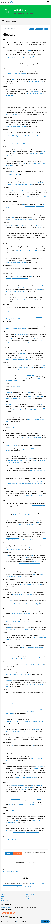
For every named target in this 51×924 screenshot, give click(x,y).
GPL (16, 437)
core (38, 523)
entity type (25, 173)
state (15, 152)
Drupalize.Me (7, 2)
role (14, 749)
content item (22, 191)
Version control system (11, 445)
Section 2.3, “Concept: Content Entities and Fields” (31, 342)
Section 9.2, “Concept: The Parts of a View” (17, 278)
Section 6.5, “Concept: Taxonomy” (35, 665)
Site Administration (38, 28)
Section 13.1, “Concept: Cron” (30, 239)
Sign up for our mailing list (8, 907)
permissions (17, 620)
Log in (8, 853)
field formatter (13, 785)
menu (13, 217)
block (31, 276)
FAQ (2, 898)
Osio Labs (18, 922)
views (12, 153)
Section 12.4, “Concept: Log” (39, 505)
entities (41, 766)
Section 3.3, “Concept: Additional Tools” (16, 126)
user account (36, 620)
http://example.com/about (19, 56)
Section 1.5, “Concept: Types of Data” (15, 659)
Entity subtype (16, 101)
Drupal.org (3, 913)
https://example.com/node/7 (13, 721)
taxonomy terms (13, 338)
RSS (11, 913)
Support (28, 896)
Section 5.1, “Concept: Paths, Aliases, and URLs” (20, 58)
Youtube (14, 913)
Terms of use (29, 898)
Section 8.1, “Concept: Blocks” (35, 81)
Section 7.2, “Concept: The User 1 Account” (29, 749)
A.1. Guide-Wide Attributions (11, 872)
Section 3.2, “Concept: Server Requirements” (35, 495)
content (13, 80)
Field (14, 342)
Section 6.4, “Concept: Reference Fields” (29, 563)
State (29, 163)
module (40, 710)
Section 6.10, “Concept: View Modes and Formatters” (19, 398)
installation (39, 289)
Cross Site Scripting (17, 846)
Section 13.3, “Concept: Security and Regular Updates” (20, 629)
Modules (8, 225)
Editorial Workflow (12, 840)
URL (7, 52)
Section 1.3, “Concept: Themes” (36, 696)
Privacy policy (4, 900)
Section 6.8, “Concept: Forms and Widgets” (24, 410)
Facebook (8, 913)
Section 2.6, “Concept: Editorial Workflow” (16, 328)
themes (12, 225)
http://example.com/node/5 (39, 56)
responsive (35, 91)
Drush (32, 132)
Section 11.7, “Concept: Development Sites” (24, 270)
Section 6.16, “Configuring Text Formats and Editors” (26, 832)
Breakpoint (8, 604)
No (34, 863)
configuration (23, 335)
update (9, 627)
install (32, 745)
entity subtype (11, 191)
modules (22, 288)
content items (37, 336)
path (29, 50)
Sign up (18, 853)
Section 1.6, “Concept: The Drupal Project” (25, 299)
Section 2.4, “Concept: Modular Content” (26, 778)
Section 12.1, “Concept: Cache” (13, 114)
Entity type (40, 340)
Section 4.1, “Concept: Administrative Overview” (20, 219)
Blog (2, 896)
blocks (7, 338)
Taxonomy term (36, 561)
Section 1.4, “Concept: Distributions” (15, 291)
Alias (44, 538)
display (44, 204)
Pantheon (15, 917)
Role (30, 548)
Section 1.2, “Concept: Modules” (27, 524)
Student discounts (30, 894)
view (23, 204)
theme (12, 600)
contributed (17, 288)
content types (31, 338)
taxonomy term (25, 379)
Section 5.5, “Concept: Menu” (21, 515)
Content (32, 657)
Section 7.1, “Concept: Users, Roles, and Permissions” (19, 621)
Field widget (40, 396)
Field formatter (11, 427)
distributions (20, 225)
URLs (15, 684)
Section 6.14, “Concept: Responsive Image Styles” (27, 604)
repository (21, 449)
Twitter (5, 913)
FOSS (35, 460)
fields (43, 350)
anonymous (36, 729)
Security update (18, 712)
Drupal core (39, 225)
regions (23, 81)
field (29, 393)
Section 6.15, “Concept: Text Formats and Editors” (27, 250)
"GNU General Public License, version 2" (18, 460)
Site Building (31, 28)
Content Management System (20, 144)
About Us (3, 894)
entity (18, 365)
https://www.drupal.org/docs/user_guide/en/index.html (17, 887)
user (12, 64)
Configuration (22, 163)
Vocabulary (8, 674)
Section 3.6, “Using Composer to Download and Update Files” (24, 136)
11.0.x (47, 28)
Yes (30, 863)
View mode (31, 396)
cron (14, 657)
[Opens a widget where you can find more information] (45, 921)
